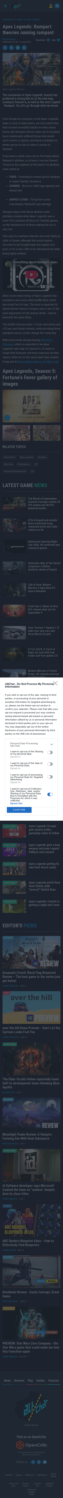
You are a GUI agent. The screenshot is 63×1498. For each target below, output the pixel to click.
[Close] (56, 684)
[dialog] (31, 749)
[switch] (50, 752)
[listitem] (31, 744)
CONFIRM (19, 810)
